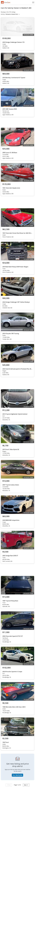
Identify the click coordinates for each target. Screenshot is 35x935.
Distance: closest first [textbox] (12, 14)
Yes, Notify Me (17, 775)
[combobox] (13, 14)
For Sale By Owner (28, 34)
